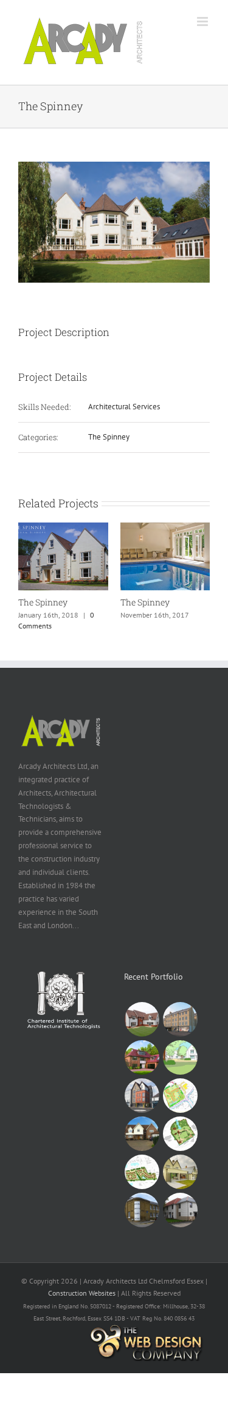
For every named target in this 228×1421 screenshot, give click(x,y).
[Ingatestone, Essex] (180, 1057)
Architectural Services (124, 406)
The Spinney (109, 437)
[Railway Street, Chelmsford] (180, 1019)
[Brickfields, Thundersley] (142, 1019)
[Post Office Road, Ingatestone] (142, 1057)
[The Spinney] (63, 528)
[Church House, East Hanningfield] (180, 1134)
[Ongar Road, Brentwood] (142, 1095)
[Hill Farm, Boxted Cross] (180, 1095)
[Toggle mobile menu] (203, 21)
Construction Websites (82, 1292)
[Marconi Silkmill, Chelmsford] (142, 1210)
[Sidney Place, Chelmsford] (180, 1172)
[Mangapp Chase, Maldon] (142, 1134)
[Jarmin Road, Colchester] (180, 1210)
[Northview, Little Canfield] (142, 1172)
